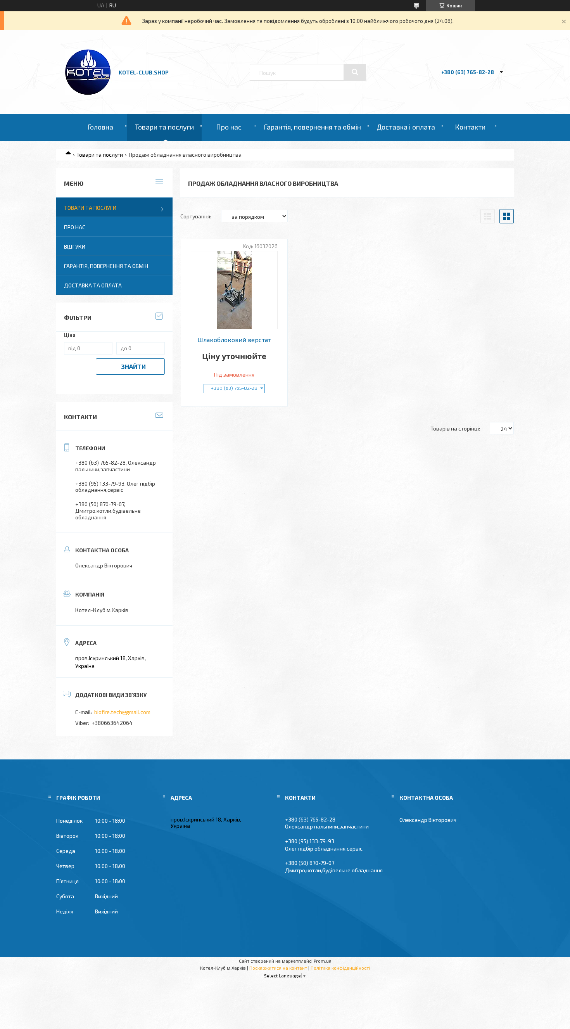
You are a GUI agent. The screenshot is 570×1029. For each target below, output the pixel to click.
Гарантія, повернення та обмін (312, 127)
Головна (100, 127)
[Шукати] (355, 72)
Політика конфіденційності (340, 967)
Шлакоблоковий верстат (234, 339)
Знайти (133, 366)
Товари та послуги (164, 127)
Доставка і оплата (406, 127)
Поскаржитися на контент (278, 967)
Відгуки (74, 246)
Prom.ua (323, 960)
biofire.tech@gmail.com (122, 712)
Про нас (229, 127)
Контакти (470, 127)
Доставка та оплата (93, 285)
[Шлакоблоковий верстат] (234, 290)
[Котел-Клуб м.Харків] (88, 93)
